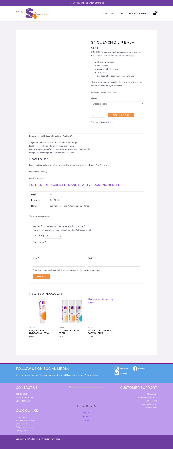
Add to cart (121, 115)
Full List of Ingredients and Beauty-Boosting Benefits (76, 185)
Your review (39, 241)
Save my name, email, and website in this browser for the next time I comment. (68, 270)
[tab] (86, 147)
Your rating (38, 235)
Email (90, 258)
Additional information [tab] (51, 136)
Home (105, 13)
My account (21, 417)
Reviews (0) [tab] (68, 136)
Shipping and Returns (25, 427)
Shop (121, 13)
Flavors (94, 98)
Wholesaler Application (25, 420)
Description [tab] (34, 136)
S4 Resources (21, 423)
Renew (86, 420)
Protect (86, 416)
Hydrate (111, 122)
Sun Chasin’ (143, 13)
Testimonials (131, 13)
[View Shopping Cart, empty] (154, 13)
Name (36, 258)
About (113, 13)
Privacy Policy (22, 430)
